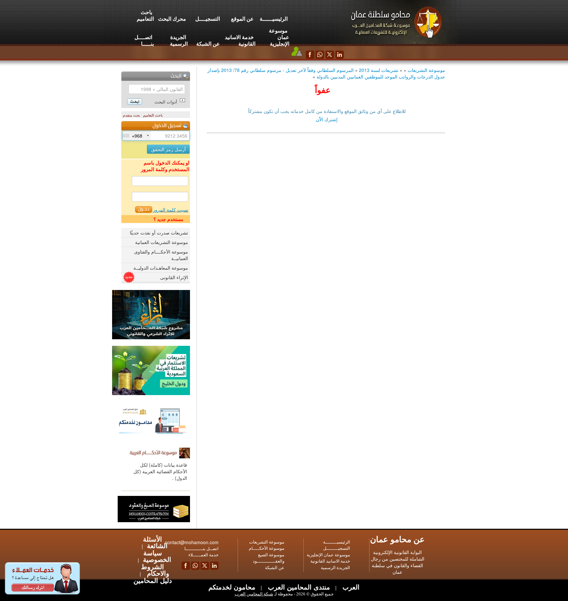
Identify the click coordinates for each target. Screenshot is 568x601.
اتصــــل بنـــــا (144, 40)
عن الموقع (242, 18)
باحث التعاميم (145, 15)
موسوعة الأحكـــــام (266, 548)
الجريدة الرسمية (179, 40)
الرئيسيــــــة (274, 18)
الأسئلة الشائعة (155, 542)
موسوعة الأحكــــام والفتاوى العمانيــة (161, 254)
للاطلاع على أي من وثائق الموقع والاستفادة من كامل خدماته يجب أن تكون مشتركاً (327, 111)
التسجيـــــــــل (336, 548)
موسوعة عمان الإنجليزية (279, 37)
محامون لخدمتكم (231, 586)
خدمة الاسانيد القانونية (240, 40)
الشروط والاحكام (155, 570)
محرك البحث (172, 18)
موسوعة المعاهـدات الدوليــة (160, 267)
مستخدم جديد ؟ (168, 219)
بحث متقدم (131, 115)
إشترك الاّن (327, 119)
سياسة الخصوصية (157, 556)
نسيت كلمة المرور (170, 209)
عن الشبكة (208, 43)
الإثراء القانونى (174, 277)
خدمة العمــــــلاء (203, 554)
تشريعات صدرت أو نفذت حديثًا (159, 232)
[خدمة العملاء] (297, 51)
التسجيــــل (207, 18)
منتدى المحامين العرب (298, 586)
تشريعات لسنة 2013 (378, 70)
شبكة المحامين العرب (254, 593)
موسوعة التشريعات (426, 70)
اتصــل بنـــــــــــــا (201, 548)
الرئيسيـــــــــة (336, 542)
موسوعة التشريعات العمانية (161, 242)
